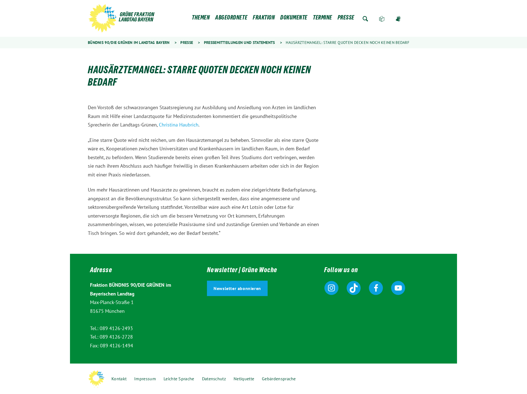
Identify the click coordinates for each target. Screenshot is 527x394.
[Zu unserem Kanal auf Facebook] (376, 288)
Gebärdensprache (398, 18)
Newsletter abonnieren (237, 288)
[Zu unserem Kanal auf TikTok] (353, 288)
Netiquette (244, 378)
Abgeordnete (231, 18)
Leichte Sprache (382, 18)
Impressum (145, 378)
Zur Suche (365, 18)
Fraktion (264, 18)
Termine (322, 18)
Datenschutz (214, 378)
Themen (201, 18)
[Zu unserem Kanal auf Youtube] (398, 288)
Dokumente (293, 18)
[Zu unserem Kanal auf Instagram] (331, 288)
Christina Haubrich (178, 125)
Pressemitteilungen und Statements (239, 42)
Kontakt (119, 378)
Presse (346, 18)
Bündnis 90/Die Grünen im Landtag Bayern (129, 42)
